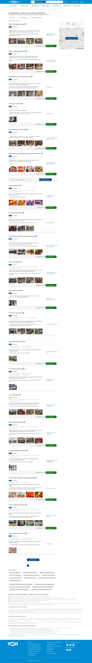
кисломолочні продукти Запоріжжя (31, 575)
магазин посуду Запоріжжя (15, 577)
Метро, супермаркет (14, 185)
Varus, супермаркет (14, 395)
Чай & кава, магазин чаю (15, 103)
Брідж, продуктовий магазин (16, 422)
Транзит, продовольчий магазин (17, 504)
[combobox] (23, 17)
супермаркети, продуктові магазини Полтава (41, 589)
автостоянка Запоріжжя (14, 572)
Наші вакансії (50, 649)
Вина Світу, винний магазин (15, 212)
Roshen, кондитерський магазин (17, 51)
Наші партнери (50, 651)
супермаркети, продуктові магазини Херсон (19, 589)
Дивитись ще (34, 559)
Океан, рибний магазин (14, 290)
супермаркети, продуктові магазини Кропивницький (20, 584)
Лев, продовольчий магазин (16, 341)
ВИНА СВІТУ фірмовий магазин (16, 24)
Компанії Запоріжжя (17, 9)
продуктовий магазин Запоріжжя (47, 572)
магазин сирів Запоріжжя (15, 580)
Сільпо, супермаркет (14, 262)
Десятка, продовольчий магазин (17, 533)
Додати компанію (45, 179)
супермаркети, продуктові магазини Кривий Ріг (19, 586)
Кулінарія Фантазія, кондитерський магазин (20, 76)
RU (68, 1)
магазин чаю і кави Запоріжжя (48, 575)
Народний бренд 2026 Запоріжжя (54, 642)
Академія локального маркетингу (54, 646)
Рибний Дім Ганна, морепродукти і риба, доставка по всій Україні (25, 153)
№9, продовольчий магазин (16, 368)
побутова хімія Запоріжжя (15, 575)
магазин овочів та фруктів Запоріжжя (47, 577)
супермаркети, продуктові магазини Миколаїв (43, 586)
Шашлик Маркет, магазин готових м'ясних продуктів (22, 236)
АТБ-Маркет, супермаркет (15, 313)
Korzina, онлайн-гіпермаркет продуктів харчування (22, 477)
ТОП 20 (10, 9)
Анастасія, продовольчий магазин (17, 450)
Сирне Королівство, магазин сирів (17, 129)
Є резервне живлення (37, 17)
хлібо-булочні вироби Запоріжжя (30, 572)
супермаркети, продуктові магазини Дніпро (44, 584)
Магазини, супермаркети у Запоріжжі (31, 9)
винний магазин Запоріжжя (30, 577)
